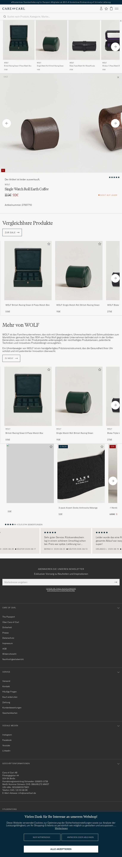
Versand (6, 681)
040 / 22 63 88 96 (19, 790)
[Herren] (30, 473)
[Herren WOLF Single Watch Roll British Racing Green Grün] (51, 40)
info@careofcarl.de (27, 793)
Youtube (6, 745)
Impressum (7, 643)
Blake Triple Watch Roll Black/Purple (82, 66)
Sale (6, 77)
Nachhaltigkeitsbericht (13, 659)
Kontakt (6, 686)
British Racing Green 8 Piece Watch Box (17, 66)
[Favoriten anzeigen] (106, 8)
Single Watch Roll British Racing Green (50, 66)
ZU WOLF (9, 358)
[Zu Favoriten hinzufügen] (48, 244)
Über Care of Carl (10, 622)
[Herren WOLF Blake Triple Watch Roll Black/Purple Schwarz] (84, 40)
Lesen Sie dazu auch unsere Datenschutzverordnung (61, 589)
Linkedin (6, 750)
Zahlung (6, 702)
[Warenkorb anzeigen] (111, 8)
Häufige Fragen (9, 691)
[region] (61, 541)
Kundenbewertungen (11, 707)
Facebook (6, 740)
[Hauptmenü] (117, 8)
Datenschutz (8, 638)
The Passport (8, 616)
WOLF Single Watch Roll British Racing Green (78, 305)
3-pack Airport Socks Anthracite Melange (78, 507)
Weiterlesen (61, 828)
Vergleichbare (27, 223)
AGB (4, 648)
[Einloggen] (101, 8)
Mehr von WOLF (20, 325)
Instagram (7, 734)
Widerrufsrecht (9, 654)
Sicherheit (7, 627)
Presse (5, 632)
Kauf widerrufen (9, 697)
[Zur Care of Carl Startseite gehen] (13, 8)
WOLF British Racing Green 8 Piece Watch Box (28, 305)
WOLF (6, 63)
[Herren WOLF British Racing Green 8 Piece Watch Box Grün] (19, 40)
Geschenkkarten (9, 713)
